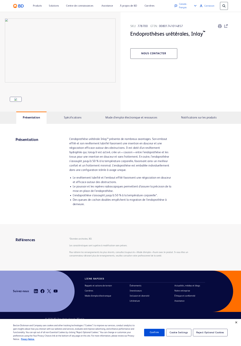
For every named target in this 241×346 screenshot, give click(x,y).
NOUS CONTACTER (153, 53)
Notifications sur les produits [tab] (199, 117)
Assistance (179, 301)
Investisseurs (136, 291)
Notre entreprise (182, 291)
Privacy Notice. (28, 339)
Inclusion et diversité (139, 296)
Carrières (89, 291)
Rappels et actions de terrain (98, 286)
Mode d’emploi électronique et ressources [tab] (131, 117)
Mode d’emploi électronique (98, 296)
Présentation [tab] (31, 117)
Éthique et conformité (184, 296)
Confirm (154, 332)
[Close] (236, 322)
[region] (120, 332)
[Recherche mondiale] (224, 6)
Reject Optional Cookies (210, 332)
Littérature (135, 301)
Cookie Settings (179, 332)
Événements (135, 286)
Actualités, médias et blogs (187, 286)
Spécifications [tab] (72, 117)
